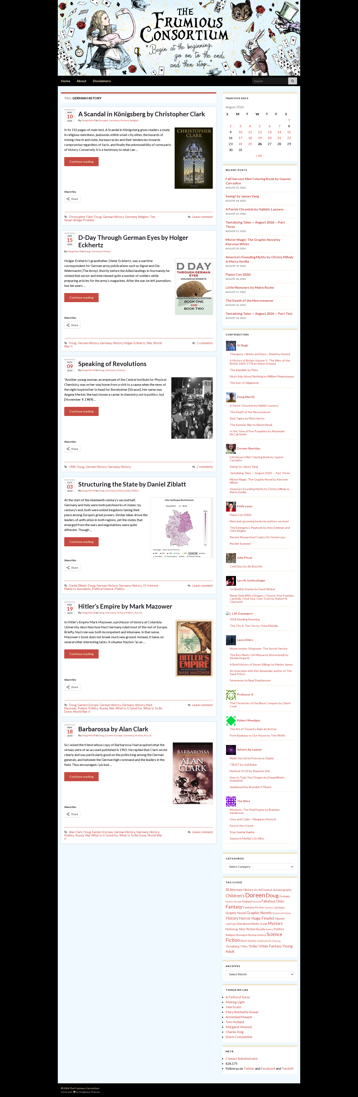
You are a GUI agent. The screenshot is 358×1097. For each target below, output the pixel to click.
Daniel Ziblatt (78, 585)
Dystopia (103, 120)
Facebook (268, 1068)
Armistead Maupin (239, 1017)
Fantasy (234, 907)
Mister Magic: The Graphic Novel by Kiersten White (259, 481)
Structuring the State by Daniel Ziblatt (132, 484)
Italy (128, 490)
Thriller (253, 946)
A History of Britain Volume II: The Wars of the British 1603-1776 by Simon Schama (260, 362)
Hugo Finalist (263, 918)
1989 (72, 467)
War (149, 343)
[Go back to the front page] (179, 38)
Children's (235, 895)
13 (269, 132)
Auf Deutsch (265, 890)
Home (65, 81)
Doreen (255, 895)
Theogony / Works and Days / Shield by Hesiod (260, 354)
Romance (242, 935)
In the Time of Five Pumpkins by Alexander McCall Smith (257, 432)
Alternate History (242, 890)
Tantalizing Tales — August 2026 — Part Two (259, 313)
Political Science (102, 589)
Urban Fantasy (270, 946)
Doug (98, 217)
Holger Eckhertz (134, 343)
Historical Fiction (281, 913)
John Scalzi (233, 1007)
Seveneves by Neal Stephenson (250, 680)
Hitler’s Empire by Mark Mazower (125, 606)
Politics (135, 490)
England (247, 901)
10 (240, 132)
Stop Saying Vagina (242, 832)
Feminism (249, 907)
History (124, 120)
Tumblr (287, 1068)
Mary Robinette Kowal (242, 1012)
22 (289, 138)
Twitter (249, 1068)
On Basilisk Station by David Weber (252, 589)
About (81, 81)
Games (269, 907)
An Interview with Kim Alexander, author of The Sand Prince (261, 672)
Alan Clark (75, 832)
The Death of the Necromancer (249, 300)
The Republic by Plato (244, 370)
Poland (82, 708)
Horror (245, 918)
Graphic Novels (259, 912)
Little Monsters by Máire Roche (250, 287)
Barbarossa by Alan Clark (113, 729)
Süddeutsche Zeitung (269, 941)
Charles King (235, 1032)
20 (269, 138)
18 (250, 138)
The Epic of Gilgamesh (244, 382)
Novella (260, 929)
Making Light (235, 1002)
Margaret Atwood (239, 1027)
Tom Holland (235, 1022)
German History (113, 217)
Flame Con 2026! (238, 274)
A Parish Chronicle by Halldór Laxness (255, 209)
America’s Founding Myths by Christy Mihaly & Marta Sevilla (259, 490)
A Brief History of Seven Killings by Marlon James (261, 664)
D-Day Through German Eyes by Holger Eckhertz (133, 241)
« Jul (259, 155)
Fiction (259, 907)
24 (240, 144)
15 (289, 132)
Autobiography (282, 890)
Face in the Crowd (241, 825)
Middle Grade (258, 923)
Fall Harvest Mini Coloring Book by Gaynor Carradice (257, 458)
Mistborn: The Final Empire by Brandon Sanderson (255, 811)
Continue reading (81, 161)
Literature (243, 923)
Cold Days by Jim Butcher (246, 566)
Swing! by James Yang (242, 196)
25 (250, 144)
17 (240, 138)
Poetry (269, 929)
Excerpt (257, 901)
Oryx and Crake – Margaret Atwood (253, 819)
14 (279, 132)
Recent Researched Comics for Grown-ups (257, 537)
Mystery (275, 923)
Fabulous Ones (272, 901)
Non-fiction (247, 929)
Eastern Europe (88, 705)
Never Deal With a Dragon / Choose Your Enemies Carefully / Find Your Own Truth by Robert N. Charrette (262, 598)
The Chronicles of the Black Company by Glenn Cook (260, 704)
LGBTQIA (231, 923)
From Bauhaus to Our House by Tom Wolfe (257, 735)
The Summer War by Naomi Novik (251, 425)
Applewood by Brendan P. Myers (250, 787)
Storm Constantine (239, 1037)
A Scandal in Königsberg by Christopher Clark (141, 114)
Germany (114, 120)
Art (256, 890)
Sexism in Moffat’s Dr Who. (247, 838)
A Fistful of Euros (238, 997)
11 (250, 132)
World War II (81, 711)
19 (260, 138)
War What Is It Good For (125, 708)
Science (261, 935)
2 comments (205, 343)
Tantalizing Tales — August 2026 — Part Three (260, 473)
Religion (133, 120)
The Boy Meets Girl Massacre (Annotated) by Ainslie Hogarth (259, 656)
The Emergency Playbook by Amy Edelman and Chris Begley (260, 529)
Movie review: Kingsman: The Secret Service (259, 648)
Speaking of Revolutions (112, 363)
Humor (280, 918)
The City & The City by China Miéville (254, 625)
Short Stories (248, 940)
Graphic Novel (236, 913)
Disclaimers (102, 81)
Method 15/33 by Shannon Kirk (250, 771)
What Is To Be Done (132, 835)
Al (227, 889)
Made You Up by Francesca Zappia (252, 758)
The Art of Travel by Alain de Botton (253, 729)
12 (260, 132)
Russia (138, 612)
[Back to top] (348, 1088)
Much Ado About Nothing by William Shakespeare (262, 376)
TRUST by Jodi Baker (243, 764)
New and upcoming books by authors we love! (259, 521)
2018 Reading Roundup (245, 619)
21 (279, 138)
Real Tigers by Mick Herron (247, 418)
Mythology (232, 929)
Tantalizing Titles (237, 946)
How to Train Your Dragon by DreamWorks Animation (257, 779)
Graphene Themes (89, 1091)
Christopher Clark (81, 217)
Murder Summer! (241, 543)
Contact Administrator (242, 1058)
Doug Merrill (89, 120)
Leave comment (202, 217)
